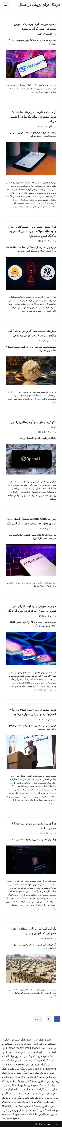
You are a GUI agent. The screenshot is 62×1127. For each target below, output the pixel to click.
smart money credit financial (25, 1048)
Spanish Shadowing (13, 1064)
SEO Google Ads (12, 1118)
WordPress (40, 1124)
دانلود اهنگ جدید (42, 1039)
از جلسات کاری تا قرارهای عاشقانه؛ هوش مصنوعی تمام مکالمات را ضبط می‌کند (33, 116)
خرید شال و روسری (18, 1110)
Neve (57, 1124)
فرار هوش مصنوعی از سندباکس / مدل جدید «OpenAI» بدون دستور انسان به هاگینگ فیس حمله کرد (32, 231)
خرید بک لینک (35, 1056)
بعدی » (38, 1019)
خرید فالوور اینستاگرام (14, 1043)
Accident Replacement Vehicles (20, 1114)
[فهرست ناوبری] (5, 4)
